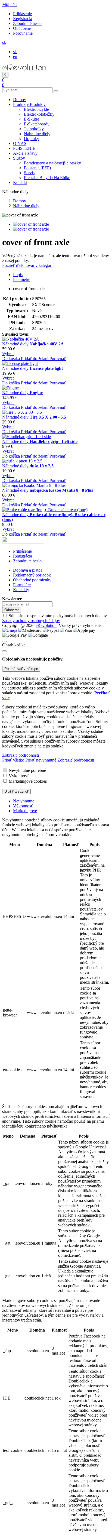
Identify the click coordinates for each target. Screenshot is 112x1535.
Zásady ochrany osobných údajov (31, 620)
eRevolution (46, 625)
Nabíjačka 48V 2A (47, 344)
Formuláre (22, 584)
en (15, 56)
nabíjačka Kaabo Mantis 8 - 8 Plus (61, 490)
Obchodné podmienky (32, 580)
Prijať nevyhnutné (41, 760)
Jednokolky (34, 129)
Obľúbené (22, 28)
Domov (19, 201)
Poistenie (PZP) (37, 168)
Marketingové (25, 810)
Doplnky (31, 138)
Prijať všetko (13, 760)
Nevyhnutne (23, 801)
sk (15, 51)
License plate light (46, 368)
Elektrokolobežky (39, 114)
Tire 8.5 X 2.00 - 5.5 (48, 417)
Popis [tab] (18, 274)
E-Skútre (31, 119)
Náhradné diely (37, 133)
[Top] (4, 641)
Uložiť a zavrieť (16, 791)
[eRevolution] (23, 542)
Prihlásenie (22, 13)
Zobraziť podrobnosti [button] (20, 755)
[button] (9, 4)
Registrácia (22, 18)
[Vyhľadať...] (56, 91)
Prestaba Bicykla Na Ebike (47, 177)
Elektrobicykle (36, 109)
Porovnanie (23, 33)
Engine (36, 392)
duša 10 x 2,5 (42, 466)
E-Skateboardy (36, 124)
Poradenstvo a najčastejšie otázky (52, 163)
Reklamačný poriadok (32, 575)
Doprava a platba (27, 570)
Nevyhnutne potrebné (27, 770)
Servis (29, 172)
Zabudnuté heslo (27, 23)
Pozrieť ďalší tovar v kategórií (28, 265)
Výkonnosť (19, 775)
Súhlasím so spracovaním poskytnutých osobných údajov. (55, 618)
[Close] (4, 651)
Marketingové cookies (28, 781)
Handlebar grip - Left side (53, 441)
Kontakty (21, 589)
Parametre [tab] (21, 279)
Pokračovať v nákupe (21, 669)
